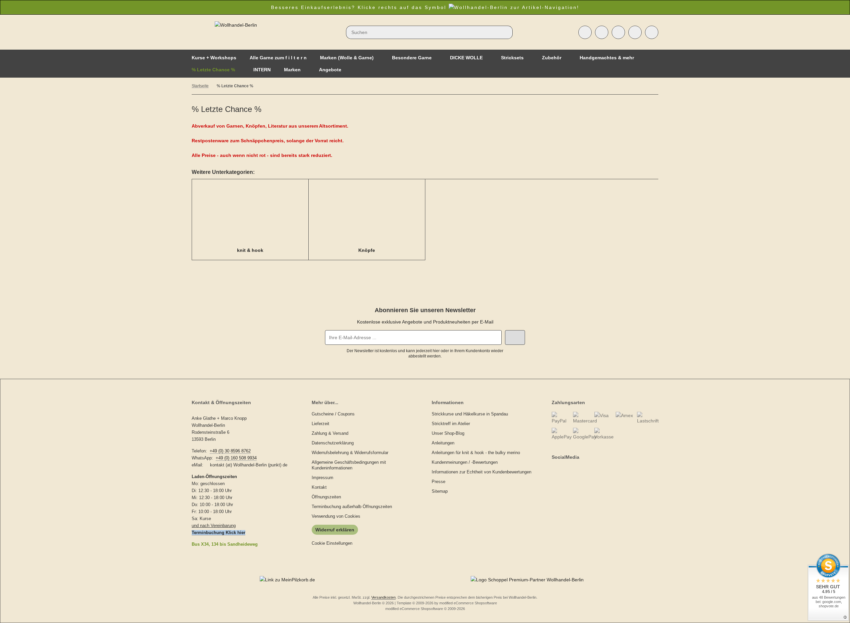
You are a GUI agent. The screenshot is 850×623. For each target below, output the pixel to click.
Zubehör (551, 57)
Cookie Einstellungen (332, 543)
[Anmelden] (601, 32)
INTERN (262, 69)
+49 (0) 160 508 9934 (236, 457)
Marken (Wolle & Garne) (347, 57)
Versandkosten (383, 597)
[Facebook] (553, 470)
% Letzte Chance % (213, 69)
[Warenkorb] (635, 32)
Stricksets (512, 57)
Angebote (330, 69)
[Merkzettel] (618, 32)
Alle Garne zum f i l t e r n (278, 57)
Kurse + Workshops (214, 57)
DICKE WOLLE (466, 57)
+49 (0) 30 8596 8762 (230, 450)
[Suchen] (505, 32)
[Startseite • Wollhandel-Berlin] (236, 25)
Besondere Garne (412, 57)
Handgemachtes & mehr (607, 57)
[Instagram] (560, 470)
